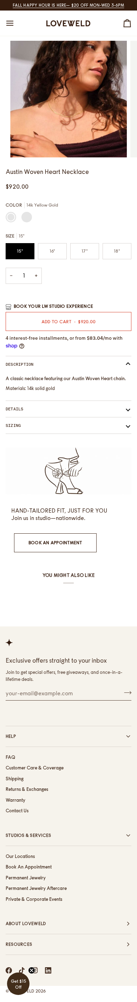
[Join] (125, 692)
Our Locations (20, 856)
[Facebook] (9, 970)
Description (20, 364)
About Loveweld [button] (26, 923)
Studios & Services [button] (28, 835)
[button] (18, 983)
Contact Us (17, 810)
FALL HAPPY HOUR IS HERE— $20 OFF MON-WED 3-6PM (68, 5)
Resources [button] (19, 944)
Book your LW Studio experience (53, 306)
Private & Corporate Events (34, 899)
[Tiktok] (22, 970)
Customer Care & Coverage (35, 767)
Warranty (15, 800)
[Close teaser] (31, 970)
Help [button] (11, 736)
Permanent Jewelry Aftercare (36, 888)
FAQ (10, 757)
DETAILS (15, 408)
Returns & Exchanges (27, 789)
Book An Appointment (55, 542)
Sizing (13, 425)
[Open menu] (16, 23)
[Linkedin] (48, 970)
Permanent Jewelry (26, 877)
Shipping (15, 778)
